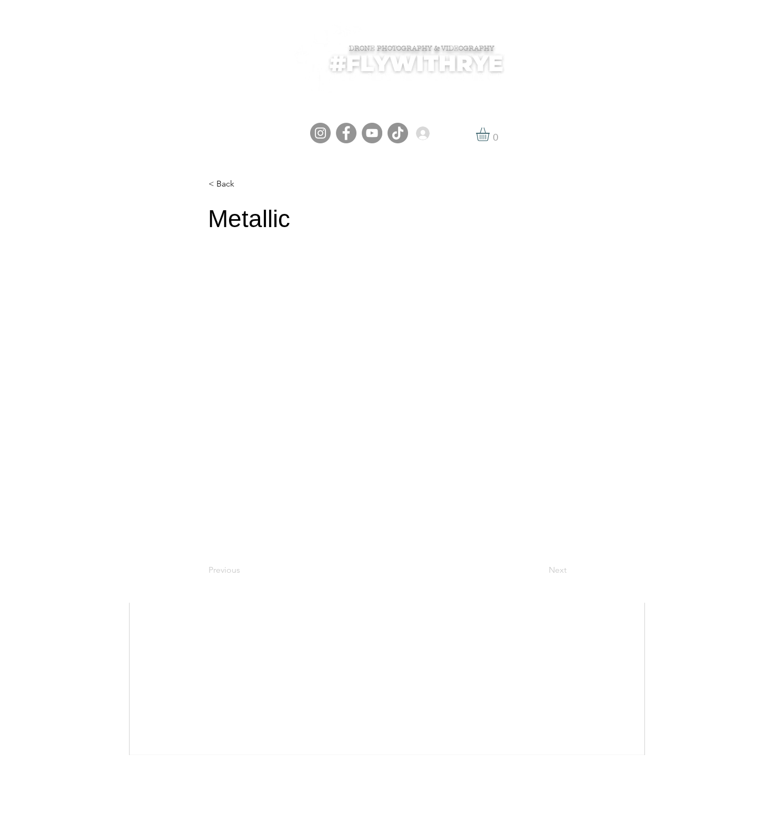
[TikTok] (398, 133)
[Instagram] (320, 133)
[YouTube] (372, 133)
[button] (490, 134)
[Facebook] (346, 133)
